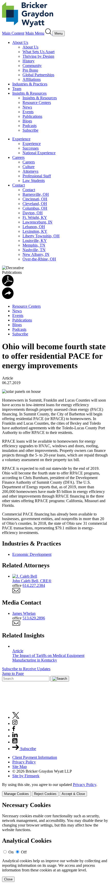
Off (24, 852)
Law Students (34, 180)
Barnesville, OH (36, 194)
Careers (18, 157)
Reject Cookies (45, 794)
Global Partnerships (38, 75)
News (27, 107)
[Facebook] (13, 729)
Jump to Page (13, 673)
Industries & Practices (29, 84)
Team (16, 88)
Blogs (27, 121)
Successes (31, 148)
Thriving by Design (38, 56)
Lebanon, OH (34, 227)
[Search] (48, 33)
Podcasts (30, 125)
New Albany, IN (36, 254)
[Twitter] (15, 717)
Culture (29, 166)
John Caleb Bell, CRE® (31, 581)
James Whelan (24, 613)
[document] (55, 842)
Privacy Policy (24, 762)
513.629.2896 (34, 618)
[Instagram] (15, 723)
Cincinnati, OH (35, 199)
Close (8, 879)
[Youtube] (14, 742)
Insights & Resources (29, 93)
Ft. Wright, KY (35, 217)
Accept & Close (73, 794)
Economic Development (31, 554)
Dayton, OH (33, 213)
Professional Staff (37, 176)
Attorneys (30, 171)
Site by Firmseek (25, 776)
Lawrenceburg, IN (37, 222)
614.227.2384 (34, 585)
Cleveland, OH (35, 203)
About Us (20, 42)
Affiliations (32, 79)
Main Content (13, 33)
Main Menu (34, 33)
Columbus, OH (35, 208)
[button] (8, 297)
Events (28, 112)
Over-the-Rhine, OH (39, 259)
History (29, 61)
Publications (32, 116)
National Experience (39, 153)
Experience (21, 139)
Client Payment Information (34, 757)
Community (32, 65)
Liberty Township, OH (41, 236)
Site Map (19, 766)
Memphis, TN (34, 245)
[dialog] (55, 789)
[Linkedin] (15, 736)
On (11, 852)
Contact (18, 185)
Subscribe (30, 130)
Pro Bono (30, 70)
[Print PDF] (8, 285)
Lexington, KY (35, 231)
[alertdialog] (55, 842)
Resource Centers (37, 102)
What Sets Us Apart (38, 52)
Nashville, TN (34, 250)
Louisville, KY (35, 240)
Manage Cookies (16, 794)
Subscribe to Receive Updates (26, 669)
